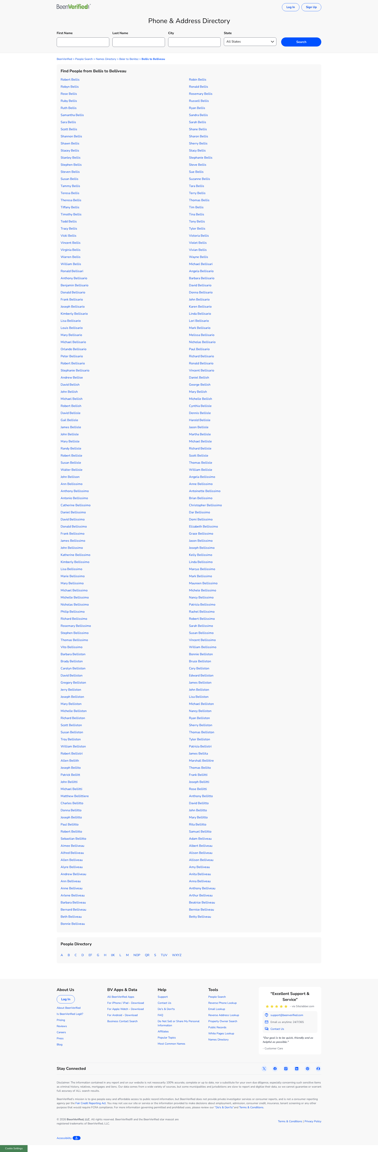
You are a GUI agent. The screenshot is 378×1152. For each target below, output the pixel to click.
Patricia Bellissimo (202, 604)
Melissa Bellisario (201, 335)
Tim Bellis (196, 207)
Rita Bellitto (197, 824)
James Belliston (200, 682)
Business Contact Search (122, 1021)
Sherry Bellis (198, 143)
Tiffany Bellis (70, 207)
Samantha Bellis (72, 115)
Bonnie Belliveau (73, 924)
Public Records (217, 1027)
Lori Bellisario (199, 321)
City (171, 33)
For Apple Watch (117, 1009)
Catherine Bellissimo (76, 505)
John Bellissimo (72, 548)
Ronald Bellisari (72, 271)
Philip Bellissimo (73, 611)
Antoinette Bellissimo (204, 491)
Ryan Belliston (199, 718)
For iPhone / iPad (117, 1003)
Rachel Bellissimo (202, 611)
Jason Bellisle (198, 427)
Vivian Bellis (198, 250)
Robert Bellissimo (202, 619)
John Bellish (69, 392)
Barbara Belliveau (73, 902)
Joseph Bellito (71, 768)
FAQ (160, 1015)
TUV (164, 955)
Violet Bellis (198, 243)
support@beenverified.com (287, 1015)
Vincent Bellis (71, 243)
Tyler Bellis (197, 228)
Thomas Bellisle (200, 463)
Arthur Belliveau (201, 895)
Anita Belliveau (200, 874)
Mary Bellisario (71, 335)
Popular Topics (167, 1037)
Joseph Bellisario (73, 306)
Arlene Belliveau (73, 895)
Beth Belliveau (71, 917)
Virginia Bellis (71, 250)
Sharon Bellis (198, 136)
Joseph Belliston (72, 697)
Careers (61, 1032)
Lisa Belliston (198, 697)
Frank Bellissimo (72, 533)
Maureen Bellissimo (203, 583)
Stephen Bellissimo (75, 633)
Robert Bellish (71, 406)
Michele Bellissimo (202, 590)
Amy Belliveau (199, 867)
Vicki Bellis (68, 236)
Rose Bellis (69, 94)
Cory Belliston (199, 668)
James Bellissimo (73, 541)
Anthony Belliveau (202, 888)
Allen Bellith (70, 760)
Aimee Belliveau (72, 846)
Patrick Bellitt (70, 775)
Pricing (61, 1020)
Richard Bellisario (201, 356)
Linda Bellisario (200, 314)
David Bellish (70, 384)
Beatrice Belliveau (202, 902)
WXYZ (176, 955)
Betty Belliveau (200, 917)
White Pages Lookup (221, 1033)
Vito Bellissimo (71, 647)
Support (163, 997)
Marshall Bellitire (201, 760)
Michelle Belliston (74, 711)
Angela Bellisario (201, 271)
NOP (136, 955)
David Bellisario (200, 285)
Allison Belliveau (201, 860)
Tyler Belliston (199, 739)
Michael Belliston (201, 704)
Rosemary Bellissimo (76, 626)
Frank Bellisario (72, 299)
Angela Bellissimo (202, 477)
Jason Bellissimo (201, 541)
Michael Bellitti (71, 789)
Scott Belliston (71, 725)
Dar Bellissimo (199, 512)
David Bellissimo (73, 519)
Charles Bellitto (72, 803)
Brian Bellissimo (200, 498)
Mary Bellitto (198, 817)
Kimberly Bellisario (74, 314)
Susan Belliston (72, 732)
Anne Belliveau (71, 888)
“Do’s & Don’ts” (224, 1107)
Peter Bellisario (72, 356)
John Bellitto (198, 810)
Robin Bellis (197, 79)
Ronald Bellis (198, 87)
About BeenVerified (69, 1008)
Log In (290, 7)
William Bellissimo (202, 647)
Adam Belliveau (200, 839)
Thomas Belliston (201, 732)
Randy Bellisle (71, 448)
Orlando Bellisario (73, 349)
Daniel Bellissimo (73, 512)
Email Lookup (216, 1009)
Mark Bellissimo (200, 576)
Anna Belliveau (200, 881)
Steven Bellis (70, 172)
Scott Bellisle (198, 455)
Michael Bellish (71, 399)
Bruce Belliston (200, 661)
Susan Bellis (69, 179)
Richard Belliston (73, 718)
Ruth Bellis (69, 108)
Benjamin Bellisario (74, 285)
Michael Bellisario (73, 342)
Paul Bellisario (199, 349)
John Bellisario (199, 299)
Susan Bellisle (71, 463)
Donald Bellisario (73, 292)
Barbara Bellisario (201, 278)
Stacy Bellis (197, 150)
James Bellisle (71, 427)
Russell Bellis (199, 101)
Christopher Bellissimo (205, 505)
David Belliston (71, 675)
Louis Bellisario (72, 328)
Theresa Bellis (71, 200)
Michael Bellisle (200, 441)
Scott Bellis (69, 129)
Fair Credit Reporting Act (90, 1103)
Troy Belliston (71, 739)
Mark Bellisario (199, 328)
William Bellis (71, 264)
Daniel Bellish (199, 377)
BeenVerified (64, 59)
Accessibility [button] (64, 1138)
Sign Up (311, 7)
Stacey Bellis (70, 150)
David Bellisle (71, 413)
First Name (65, 33)
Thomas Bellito (200, 768)
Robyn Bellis (70, 87)
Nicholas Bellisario (202, 342)
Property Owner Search (222, 1021)
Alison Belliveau (200, 853)
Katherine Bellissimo (75, 555)
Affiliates (163, 1031)
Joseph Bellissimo (202, 548)
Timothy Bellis (71, 214)
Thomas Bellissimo (74, 640)
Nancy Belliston (200, 711)
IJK (113, 955)
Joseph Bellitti (199, 782)
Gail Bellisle (69, 420)
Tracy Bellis (69, 228)
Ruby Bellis (69, 101)
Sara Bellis (68, 122)
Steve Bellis (197, 165)
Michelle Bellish (200, 399)
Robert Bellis (70, 79)
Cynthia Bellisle (200, 406)
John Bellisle (70, 434)
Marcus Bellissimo (202, 569)
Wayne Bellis (198, 257)
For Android (114, 1015)
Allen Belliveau (72, 860)
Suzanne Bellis (199, 179)
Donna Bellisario (201, 292)
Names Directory (106, 59)
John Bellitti (69, 782)
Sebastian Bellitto (73, 839)
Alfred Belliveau (72, 853)
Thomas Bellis (199, 200)
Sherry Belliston (200, 725)
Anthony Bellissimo (75, 491)
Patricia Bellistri (200, 746)
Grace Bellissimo (201, 533)
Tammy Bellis (70, 186)
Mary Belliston (71, 704)
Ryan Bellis (197, 108)
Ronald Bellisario (201, 363)
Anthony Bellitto (201, 796)
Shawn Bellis (70, 143)
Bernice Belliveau (201, 909)
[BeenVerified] (74, 7)
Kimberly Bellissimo (75, 562)
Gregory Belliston (73, 682)
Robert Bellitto (71, 831)
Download (137, 1003)
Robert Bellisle (71, 455)
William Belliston (73, 746)
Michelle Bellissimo (75, 597)
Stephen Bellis (71, 165)
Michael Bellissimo (74, 590)
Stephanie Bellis (200, 157)
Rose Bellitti (198, 789)
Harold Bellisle (199, 420)
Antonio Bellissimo (74, 498)
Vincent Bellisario (201, 370)
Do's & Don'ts (166, 1009)
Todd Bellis (69, 221)
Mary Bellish (198, 392)
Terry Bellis (197, 193)
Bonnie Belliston (201, 654)
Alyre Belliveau (72, 867)
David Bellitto (199, 803)
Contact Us (164, 1003)
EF (90, 955)
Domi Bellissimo (201, 519)
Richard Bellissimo (74, 619)
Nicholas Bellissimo (75, 604)
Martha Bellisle (200, 434)
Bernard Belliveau (73, 909)
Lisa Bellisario (71, 321)
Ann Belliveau (71, 881)
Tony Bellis (197, 221)
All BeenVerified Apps (120, 997)
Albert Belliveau (200, 846)
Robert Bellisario (73, 363)
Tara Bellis (196, 186)
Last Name (120, 33)
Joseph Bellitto (71, 817)
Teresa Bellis (70, 193)
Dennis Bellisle (200, 413)
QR (147, 955)
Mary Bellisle (70, 441)
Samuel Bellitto (200, 831)
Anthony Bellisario (74, 278)
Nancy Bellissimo (201, 597)
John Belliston (199, 690)
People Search (84, 59)
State (228, 33)
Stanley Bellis (71, 157)
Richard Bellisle (200, 448)
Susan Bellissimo (201, 633)
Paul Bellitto (70, 824)
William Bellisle (200, 470)
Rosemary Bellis (200, 94)
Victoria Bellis (199, 236)
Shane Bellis (198, 129)
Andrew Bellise (72, 377)
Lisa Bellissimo (71, 569)
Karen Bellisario (200, 306)
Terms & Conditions (251, 1107)
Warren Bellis (71, 257)
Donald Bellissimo (74, 526)
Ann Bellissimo (71, 484)
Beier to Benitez (128, 59)
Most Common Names (171, 1044)
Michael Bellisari (201, 264)
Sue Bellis (196, 172)
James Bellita (198, 753)
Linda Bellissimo (201, 562)
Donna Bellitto (71, 810)
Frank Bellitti (198, 775)
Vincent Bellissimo (202, 640)
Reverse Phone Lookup (222, 1003)
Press (60, 1038)
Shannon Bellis (71, 136)
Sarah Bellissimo (201, 626)
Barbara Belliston (73, 654)
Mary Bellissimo (72, 583)
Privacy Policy (313, 1121)
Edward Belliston (201, 675)
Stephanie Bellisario (75, 370)
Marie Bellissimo (73, 576)
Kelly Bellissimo (200, 555)
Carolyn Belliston (73, 668)
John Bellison (70, 477)
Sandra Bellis (198, 115)
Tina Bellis (196, 214)
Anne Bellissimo (201, 484)
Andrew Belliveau (73, 874)
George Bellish (199, 384)
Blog (59, 1044)
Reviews (62, 1026)
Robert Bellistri (72, 753)
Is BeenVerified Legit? (70, 1014)
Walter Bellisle (71, 470)
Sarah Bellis (197, 122)
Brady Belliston (72, 661)
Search (301, 42)
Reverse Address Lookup (223, 1015)
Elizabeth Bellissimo (203, 526)
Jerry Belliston (71, 690)
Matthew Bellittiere (75, 796)
